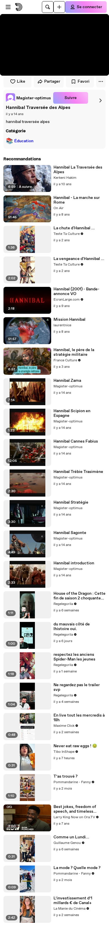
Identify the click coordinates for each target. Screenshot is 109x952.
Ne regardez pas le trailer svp (76, 687)
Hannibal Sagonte (69, 532)
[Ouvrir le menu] (8, 7)
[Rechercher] (47, 7)
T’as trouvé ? (65, 776)
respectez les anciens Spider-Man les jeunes (74, 657)
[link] (28, 98)
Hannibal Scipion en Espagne (71, 413)
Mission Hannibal (69, 319)
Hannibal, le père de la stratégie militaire (73, 352)
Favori (84, 81)
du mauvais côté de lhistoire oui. (71, 626)
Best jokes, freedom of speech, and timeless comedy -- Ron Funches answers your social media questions (78, 809)
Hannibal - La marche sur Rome (76, 200)
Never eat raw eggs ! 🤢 (75, 746)
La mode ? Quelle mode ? (77, 868)
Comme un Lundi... (71, 837)
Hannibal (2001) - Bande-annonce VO (76, 291)
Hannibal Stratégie (70, 502)
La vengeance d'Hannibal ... (78, 258)
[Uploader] (59, 7)
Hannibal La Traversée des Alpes (77, 169)
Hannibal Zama (67, 380)
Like (21, 81)
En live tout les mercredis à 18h (79, 717)
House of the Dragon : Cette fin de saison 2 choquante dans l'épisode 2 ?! (79, 596)
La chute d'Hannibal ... (74, 228)
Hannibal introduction (73, 563)
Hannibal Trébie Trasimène (78, 471)
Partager (52, 81)
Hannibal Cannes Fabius (75, 441)
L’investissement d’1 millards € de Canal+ (72, 900)
